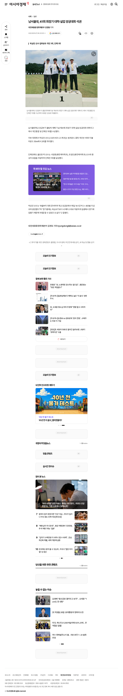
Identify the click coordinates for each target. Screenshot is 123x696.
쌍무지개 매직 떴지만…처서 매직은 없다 (68, 600)
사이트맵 (91, 675)
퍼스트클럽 (34, 675)
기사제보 (50, 675)
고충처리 (83, 675)
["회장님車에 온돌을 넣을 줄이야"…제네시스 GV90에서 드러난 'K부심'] (43, 629)
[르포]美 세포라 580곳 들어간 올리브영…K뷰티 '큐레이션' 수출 (67, 330)
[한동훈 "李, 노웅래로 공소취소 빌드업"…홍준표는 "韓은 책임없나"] (42, 290)
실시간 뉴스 (36, 4)
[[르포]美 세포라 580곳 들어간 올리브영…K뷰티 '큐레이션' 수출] (42, 335)
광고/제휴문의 (16, 675)
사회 (29, 16)
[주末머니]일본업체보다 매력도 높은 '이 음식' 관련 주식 (68, 297)
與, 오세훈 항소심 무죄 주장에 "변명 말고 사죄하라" (67, 308)
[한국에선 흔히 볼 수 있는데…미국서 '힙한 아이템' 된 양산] (81, 555)
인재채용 (26, 675)
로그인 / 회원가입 (100, 4)
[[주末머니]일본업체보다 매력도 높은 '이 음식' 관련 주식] (42, 301)
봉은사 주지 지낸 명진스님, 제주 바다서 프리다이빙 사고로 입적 (76, 189)
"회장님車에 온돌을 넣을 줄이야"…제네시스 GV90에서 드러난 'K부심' (69, 624)
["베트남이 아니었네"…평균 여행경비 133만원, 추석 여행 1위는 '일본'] (81, 531)
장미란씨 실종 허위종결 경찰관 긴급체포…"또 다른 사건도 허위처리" (76, 174)
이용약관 (76, 675)
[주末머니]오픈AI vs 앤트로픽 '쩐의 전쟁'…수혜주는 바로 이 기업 (68, 319)
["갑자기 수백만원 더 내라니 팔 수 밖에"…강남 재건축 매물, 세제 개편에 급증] (81, 543)
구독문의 (42, 675)
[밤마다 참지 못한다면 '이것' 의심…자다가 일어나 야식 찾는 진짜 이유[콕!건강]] (81, 520)
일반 (35, 16)
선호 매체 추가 (56, 33)
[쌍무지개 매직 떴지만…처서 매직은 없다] (43, 604)
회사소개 (7, 675)
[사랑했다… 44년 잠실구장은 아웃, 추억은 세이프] (43, 641)
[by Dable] (83, 565)
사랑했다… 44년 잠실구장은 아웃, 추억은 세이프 (69, 636)
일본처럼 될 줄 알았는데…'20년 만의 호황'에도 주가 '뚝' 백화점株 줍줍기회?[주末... (76, 179)
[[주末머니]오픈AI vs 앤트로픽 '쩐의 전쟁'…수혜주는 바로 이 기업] (42, 323)
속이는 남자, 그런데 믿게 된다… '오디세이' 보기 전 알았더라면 (68, 612)
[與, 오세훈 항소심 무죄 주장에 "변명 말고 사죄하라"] (42, 312)
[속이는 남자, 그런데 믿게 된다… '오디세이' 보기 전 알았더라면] (43, 617)
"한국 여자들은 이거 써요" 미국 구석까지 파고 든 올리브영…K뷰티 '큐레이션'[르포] (76, 184)
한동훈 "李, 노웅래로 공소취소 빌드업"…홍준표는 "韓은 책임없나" (68, 286)
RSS (56, 675)
